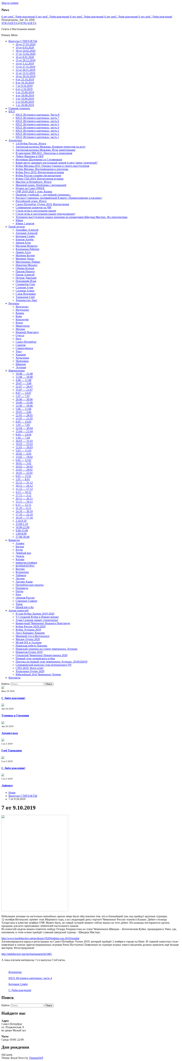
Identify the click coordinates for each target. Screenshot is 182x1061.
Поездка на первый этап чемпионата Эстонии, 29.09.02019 (51, 661)
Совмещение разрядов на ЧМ (33, 207)
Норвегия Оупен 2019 (29, 652)
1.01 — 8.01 (23, 479)
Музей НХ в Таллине (29, 642)
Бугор (19, 549)
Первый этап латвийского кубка (35, 658)
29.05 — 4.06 (23, 412)
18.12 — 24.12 (24, 485)
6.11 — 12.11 (23, 504)
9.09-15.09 (22, 530)
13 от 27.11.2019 (25, 66)
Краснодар (22, 319)
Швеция (21, 364)
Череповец (22, 360)
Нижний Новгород (27, 332)
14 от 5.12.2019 (25, 63)
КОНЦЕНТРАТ (25, 565)
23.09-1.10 (22, 524)
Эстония (21, 367)
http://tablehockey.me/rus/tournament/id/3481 (26, 953)
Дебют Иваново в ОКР (30, 156)
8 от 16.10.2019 (25, 82)
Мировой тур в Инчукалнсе (32, 636)
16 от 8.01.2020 (25, 57)
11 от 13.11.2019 (25, 73)
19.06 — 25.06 (24, 402)
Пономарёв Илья (26, 281)
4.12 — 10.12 (23, 492)
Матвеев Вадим (25, 255)
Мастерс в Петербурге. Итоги (34, 181)
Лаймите (21, 575)
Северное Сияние (26, 600)
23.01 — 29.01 (24, 469)
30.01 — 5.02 (23, 463)
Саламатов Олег (25, 284)
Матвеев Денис (25, 258)
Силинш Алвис (25, 290)
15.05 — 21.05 (24, 418)
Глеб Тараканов (11, 750)
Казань (20, 313)
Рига (18, 338)
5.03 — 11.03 (23, 450)
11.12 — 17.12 (24, 488)
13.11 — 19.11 (24, 501)
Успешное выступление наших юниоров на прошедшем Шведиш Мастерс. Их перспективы (71, 217)
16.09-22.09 (22, 527)
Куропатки (22, 572)
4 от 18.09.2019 (25, 95)
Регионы (14, 303)
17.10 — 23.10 (24, 514)
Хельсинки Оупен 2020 (30, 671)
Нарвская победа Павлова (31, 645)
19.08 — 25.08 (24, 373)
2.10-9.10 (21, 520)
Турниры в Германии (15, 715)
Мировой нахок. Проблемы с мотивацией (41, 185)
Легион (20, 578)
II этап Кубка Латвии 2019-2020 (35, 613)
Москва (20, 329)
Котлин (20, 568)
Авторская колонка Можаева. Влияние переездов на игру (50, 146)
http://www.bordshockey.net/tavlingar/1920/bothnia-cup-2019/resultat (40, 938)
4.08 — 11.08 (23, 380)
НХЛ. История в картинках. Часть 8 (37, 114)
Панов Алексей (25, 274)
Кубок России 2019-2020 (31, 626)
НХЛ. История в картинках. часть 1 (37, 137)
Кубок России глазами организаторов (38, 175)
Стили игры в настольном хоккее (36, 210)
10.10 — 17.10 (24, 517)
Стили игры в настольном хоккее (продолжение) (45, 213)
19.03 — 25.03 (24, 444)
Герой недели (17, 226)
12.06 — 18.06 (24, 405)
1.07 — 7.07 (23, 396)
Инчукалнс (22, 309)
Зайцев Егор (23, 242)
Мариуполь (23, 325)
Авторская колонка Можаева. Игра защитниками (45, 149)
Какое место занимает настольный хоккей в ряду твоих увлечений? (57, 162)
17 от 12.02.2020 (25, 53)
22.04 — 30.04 (24, 428)
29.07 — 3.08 (23, 383)
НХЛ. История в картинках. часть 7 (37, 117)
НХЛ (12, 111)
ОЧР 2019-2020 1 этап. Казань (34, 191)
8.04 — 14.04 (23, 434)
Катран (20, 559)
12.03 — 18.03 (24, 447)
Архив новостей (18, 610)
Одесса (20, 335)
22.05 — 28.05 (24, 415)
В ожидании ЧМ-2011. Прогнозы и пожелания (44, 153)
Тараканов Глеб (25, 297)
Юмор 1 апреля (25, 223)
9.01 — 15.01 (23, 476)
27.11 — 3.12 (23, 495)
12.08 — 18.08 (24, 376)
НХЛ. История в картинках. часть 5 (37, 124)
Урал (19, 351)
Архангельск (9, 733)
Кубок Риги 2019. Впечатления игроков (40, 172)
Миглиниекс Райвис (28, 261)
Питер (19, 591)
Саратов (21, 344)
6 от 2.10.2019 (24, 89)
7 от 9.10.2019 (24, 85)
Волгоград (22, 306)
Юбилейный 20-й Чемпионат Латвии (38, 674)
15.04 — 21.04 (24, 431)
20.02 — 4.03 (23, 453)
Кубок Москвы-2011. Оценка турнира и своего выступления (52, 165)
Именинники (17, 370)
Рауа (18, 594)
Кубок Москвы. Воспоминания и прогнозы (42, 169)
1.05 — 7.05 (23, 424)
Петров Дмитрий (26, 277)
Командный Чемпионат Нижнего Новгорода (43, 623)
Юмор (19, 220)
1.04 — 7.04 (23, 437)
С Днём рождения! (18, 16)
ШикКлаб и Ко (25, 607)
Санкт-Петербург (26, 341)
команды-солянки (26, 562)
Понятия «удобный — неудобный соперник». (43, 194)
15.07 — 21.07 (24, 389)
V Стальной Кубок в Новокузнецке (37, 616)
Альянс (20, 543)
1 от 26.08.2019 (25, 105)
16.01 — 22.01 (24, 472)
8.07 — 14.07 (23, 392)
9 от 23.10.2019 (25, 79)
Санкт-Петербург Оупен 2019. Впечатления (42, 204)
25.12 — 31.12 (24, 482)
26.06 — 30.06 (24, 399)
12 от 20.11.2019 (25, 69)
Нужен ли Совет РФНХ (30, 188)
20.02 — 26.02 (24, 466)
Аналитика (15, 140)
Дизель (20, 556)
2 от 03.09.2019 (25, 101)
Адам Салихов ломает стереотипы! (37, 620)
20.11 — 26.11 (24, 498)
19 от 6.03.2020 (25, 47)
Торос (19, 604)
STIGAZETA (9, 23)
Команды (14, 540)
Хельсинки (22, 357)
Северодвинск (24, 348)
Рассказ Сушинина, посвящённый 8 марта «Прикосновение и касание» (59, 197)
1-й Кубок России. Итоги (31, 143)
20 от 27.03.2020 (25, 44)
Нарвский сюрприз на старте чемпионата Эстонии (46, 648)
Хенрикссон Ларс (26, 300)
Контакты (14, 677)
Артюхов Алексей (27, 233)
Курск (19, 322)
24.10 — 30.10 (24, 511)
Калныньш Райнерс (27, 249)
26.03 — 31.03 (24, 440)
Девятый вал (23, 552)
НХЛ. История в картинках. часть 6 (37, 121)
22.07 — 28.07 (24, 386)
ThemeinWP (36, 1057)
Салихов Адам (24, 287)
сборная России (25, 597)
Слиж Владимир (26, 293)
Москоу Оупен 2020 (28, 639)
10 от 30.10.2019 (25, 76)
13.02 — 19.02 (24, 456)
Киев (19, 316)
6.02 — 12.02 (23, 460)
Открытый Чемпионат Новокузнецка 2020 (41, 655)
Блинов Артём (25, 239)
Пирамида (22, 588)
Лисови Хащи (24, 581)
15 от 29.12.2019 (25, 60)
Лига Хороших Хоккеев (30, 632)
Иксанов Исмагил (27, 245)
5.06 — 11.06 (23, 408)
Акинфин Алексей (27, 229)
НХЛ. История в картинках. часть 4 (37, 127)
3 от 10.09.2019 (25, 98)
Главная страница (19, 108)
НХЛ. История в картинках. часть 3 (37, 130)
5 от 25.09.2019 (25, 92)
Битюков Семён (25, 236)
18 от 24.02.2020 (25, 50)
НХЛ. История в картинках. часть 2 (37, 133)
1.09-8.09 (21, 533)
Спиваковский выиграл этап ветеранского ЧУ (44, 664)
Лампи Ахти (23, 252)
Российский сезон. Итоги (31, 201)
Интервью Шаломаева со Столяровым (39, 159)
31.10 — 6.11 (23, 508)
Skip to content (9, 2)
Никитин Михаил (26, 265)
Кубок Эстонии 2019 (28, 629)
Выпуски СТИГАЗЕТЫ (23, 41)
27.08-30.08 (22, 536)
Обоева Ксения (25, 268)
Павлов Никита (25, 271)
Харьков (21, 354)
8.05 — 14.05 (23, 421)
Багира (20, 546)
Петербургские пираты (30, 584)
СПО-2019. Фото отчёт (30, 668)
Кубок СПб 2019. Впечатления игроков (39, 178)
